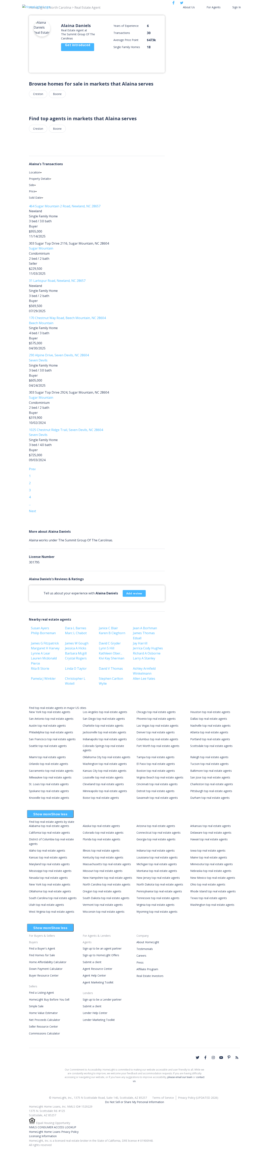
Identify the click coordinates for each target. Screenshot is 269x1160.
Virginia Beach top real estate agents (159, 777)
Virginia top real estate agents (155, 905)
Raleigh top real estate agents (209, 757)
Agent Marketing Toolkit (98, 982)
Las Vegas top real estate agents (157, 725)
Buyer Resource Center (43, 975)
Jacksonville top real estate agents (104, 732)
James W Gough (76, 643)
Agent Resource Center (97, 969)
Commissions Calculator (44, 1033)
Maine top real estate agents (208, 857)
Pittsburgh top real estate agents (211, 791)
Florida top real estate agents (101, 839)
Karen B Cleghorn (112, 633)
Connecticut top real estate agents (158, 832)
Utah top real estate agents (46, 905)
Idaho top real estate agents (47, 850)
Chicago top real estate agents (156, 712)
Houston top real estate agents (210, 712)
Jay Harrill (140, 643)
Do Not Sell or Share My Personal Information (134, 1102)
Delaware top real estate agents (210, 832)
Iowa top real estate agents (207, 850)
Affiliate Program (147, 969)
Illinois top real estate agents (101, 850)
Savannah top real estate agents (157, 798)
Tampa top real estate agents (155, 757)
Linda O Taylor (76, 668)
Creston (38, 94)
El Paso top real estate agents (155, 764)
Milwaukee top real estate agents (50, 777)
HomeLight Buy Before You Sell (49, 999)
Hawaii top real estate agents (209, 839)
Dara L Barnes (75, 628)
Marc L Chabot (76, 633)
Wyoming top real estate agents (156, 911)
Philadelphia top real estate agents (51, 732)
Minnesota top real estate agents (211, 864)
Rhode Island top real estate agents (213, 891)
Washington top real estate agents (105, 764)
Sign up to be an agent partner (102, 948)
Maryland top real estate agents (49, 864)
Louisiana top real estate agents (157, 857)
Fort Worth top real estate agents (157, 746)
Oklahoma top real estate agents (50, 891)
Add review (134, 593)
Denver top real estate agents (155, 732)
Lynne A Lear (40, 653)
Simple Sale (36, 1006)
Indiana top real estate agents (155, 850)
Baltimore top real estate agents (211, 771)
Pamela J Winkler (43, 678)
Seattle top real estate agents (48, 746)
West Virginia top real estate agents (51, 911)
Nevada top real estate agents (48, 878)
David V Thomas (111, 668)
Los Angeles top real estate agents (105, 712)
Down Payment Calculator (45, 969)
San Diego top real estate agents (104, 719)
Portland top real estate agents (210, 739)
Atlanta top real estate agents (209, 732)
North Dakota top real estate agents (159, 884)
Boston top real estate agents (155, 771)
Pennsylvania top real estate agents (159, 891)
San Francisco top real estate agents (52, 739)
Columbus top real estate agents (157, 739)
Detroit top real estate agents (155, 791)
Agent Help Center (94, 975)
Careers (141, 955)
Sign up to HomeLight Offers (101, 955)
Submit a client (92, 962)
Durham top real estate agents (210, 798)
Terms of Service (163, 1097)
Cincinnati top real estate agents (157, 784)
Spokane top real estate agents (49, 791)
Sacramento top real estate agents (51, 771)
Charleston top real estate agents (211, 784)
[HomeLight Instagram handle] (213, 1057)
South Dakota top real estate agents (106, 898)
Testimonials (144, 949)
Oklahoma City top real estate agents (106, 757)
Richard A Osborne (146, 653)
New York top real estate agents (49, 712)
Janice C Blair (108, 628)
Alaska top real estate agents (101, 826)
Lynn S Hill (106, 648)
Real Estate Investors (149, 976)
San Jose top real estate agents (210, 777)
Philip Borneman (43, 633)
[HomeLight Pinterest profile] (229, 1057)
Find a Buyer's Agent (42, 948)
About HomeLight (147, 942)
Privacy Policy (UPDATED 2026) (198, 1097)
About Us (189, 7)
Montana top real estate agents (156, 871)
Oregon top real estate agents (102, 891)
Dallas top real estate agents (208, 719)
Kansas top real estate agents (48, 857)
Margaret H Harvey (45, 648)
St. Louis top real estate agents (49, 784)
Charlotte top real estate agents (103, 725)
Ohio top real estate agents (207, 884)
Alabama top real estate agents (49, 826)
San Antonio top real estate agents (51, 719)
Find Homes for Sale (42, 955)
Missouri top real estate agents (102, 871)
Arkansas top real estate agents (210, 826)
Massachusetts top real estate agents (107, 864)
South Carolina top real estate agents (53, 898)
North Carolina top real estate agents (106, 884)
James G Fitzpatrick (45, 643)
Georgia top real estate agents (155, 839)
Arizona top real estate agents (155, 826)
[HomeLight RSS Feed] (237, 1057)
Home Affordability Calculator (47, 962)
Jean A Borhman (145, 628)
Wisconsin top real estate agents (103, 911)
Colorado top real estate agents (103, 832)
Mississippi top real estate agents (50, 871)
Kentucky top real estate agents (103, 857)
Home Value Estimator (43, 1013)
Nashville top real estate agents (210, 725)
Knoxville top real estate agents (49, 798)
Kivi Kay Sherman (111, 658)
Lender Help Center (95, 1013)
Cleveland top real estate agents (103, 784)
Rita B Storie (40, 668)
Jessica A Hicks (75, 648)
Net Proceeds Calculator (44, 1020)
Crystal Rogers (76, 658)
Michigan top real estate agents (156, 864)
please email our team (179, 1077)
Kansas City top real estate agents (104, 771)
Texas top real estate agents (208, 898)
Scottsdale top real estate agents (211, 746)
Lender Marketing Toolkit (99, 1020)
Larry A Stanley (144, 658)
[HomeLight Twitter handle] (197, 1057)
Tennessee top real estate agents (157, 898)
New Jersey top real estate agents (158, 878)
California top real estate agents (49, 832)
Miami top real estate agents (47, 757)
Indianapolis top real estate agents (105, 739)
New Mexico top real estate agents (212, 878)
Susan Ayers (40, 628)
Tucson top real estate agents (209, 764)
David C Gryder (110, 643)
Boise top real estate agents (101, 798)
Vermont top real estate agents (103, 905)
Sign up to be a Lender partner (102, 999)
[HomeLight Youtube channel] (221, 1057)
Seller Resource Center (43, 1026)
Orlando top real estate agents (48, 764)
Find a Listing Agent (41, 992)
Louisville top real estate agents (103, 777)
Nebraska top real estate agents (210, 871)
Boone (57, 94)
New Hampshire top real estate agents (107, 878)
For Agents (214, 7)
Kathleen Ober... (110, 653)
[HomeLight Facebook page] (205, 1057)
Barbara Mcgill (76, 653)
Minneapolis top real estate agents (105, 791)
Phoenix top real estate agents (156, 719)
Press (140, 962)
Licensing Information (43, 1136)
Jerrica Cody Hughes (148, 648)
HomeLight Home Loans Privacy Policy (54, 1132)
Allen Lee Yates (144, 678)
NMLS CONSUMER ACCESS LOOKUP (52, 1127)
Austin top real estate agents (47, 725)
